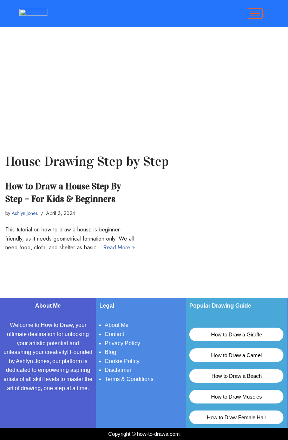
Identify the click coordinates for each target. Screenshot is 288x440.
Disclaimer (118, 370)
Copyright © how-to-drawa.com (144, 434)
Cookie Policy (122, 361)
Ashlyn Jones (25, 213)
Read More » (119, 247)
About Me (117, 325)
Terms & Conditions (129, 379)
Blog (110, 352)
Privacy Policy (122, 343)
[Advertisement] (144, 80)
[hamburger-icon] (255, 13)
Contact (114, 334)
